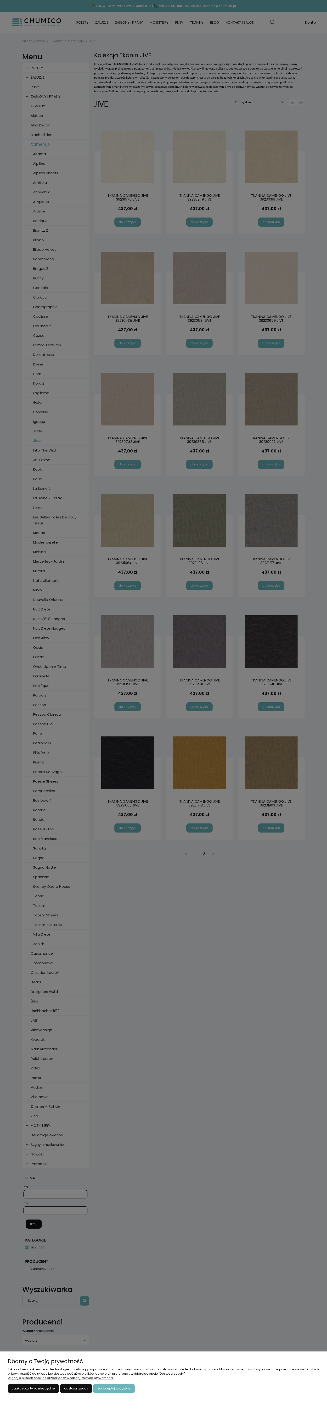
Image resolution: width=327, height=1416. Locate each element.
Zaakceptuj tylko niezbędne (33, 1388)
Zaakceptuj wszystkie (113, 1388)
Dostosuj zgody (76, 1388)
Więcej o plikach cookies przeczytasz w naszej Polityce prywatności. (61, 1378)
